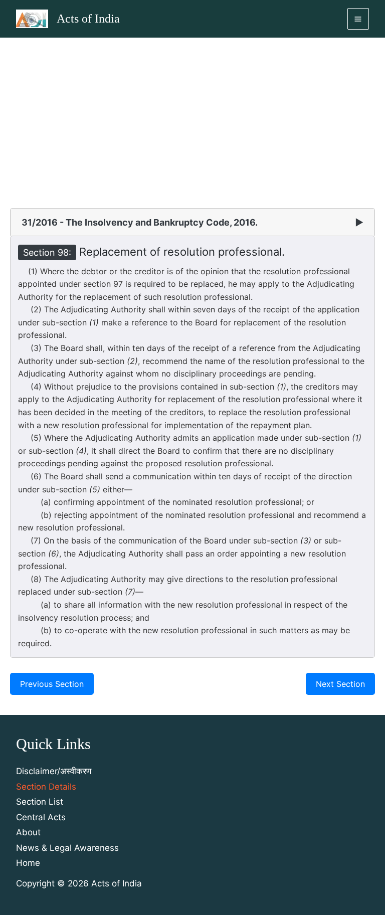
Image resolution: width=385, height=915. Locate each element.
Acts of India (88, 18)
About (28, 832)
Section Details (46, 787)
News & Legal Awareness (67, 848)
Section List (39, 802)
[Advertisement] (192, 113)
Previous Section (52, 684)
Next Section (340, 684)
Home (28, 863)
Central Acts (41, 817)
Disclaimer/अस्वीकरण (53, 771)
